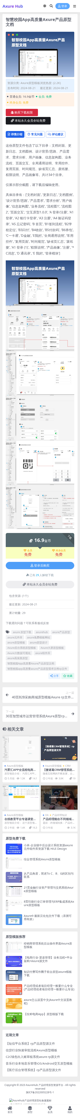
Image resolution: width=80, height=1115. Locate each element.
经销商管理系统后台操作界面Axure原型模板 (48, 945)
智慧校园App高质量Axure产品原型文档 (30, 663)
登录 (64, 6)
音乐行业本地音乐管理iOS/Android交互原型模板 (39, 1063)
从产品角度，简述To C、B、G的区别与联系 (49, 875)
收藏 (69, 675)
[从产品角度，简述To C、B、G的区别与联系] (14, 877)
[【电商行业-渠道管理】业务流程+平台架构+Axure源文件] (14, 961)
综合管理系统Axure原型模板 (42, 859)
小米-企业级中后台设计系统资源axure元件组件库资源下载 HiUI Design (48, 847)
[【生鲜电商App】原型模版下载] (14, 1017)
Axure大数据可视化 (19, 653)
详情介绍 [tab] (16, 134)
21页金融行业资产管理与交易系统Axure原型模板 (49, 889)
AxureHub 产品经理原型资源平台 (44, 1085)
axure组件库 (42, 653)
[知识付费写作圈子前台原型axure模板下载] (14, 975)
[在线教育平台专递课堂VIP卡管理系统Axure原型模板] (20, 797)
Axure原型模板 (30, 83)
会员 (29, 550)
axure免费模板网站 (38, 637)
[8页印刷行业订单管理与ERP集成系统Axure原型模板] (14, 905)
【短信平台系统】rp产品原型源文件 (30, 1043)
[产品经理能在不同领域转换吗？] (59, 797)
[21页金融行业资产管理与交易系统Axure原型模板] (14, 891)
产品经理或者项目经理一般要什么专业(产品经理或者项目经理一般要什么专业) (49, 987)
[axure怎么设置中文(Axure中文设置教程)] (14, 1003)
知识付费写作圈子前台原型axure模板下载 (48, 973)
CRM (68, 766)
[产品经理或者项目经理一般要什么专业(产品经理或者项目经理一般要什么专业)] (14, 989)
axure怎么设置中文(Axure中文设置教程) (48, 1001)
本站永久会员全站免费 (30, 120)
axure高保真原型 (17, 658)
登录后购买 (41, 565)
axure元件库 (14, 637)
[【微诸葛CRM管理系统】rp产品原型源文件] (59, 748)
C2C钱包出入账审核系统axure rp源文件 (33, 1057)
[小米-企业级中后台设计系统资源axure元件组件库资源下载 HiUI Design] (14, 849)
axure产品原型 (61, 632)
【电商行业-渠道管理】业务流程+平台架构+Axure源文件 (48, 959)
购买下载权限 (23, 112)
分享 (56, 675)
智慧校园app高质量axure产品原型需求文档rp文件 (37, 669)
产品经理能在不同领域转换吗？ (58, 820)
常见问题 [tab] (37, 134)
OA (47, 815)
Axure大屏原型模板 (52, 648)
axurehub (42, 632)
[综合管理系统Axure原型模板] (14, 863)
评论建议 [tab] (57, 134)
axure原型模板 (16, 642)
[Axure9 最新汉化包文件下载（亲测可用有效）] (14, 919)
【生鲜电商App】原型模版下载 (44, 1014)
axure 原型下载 (22, 632)
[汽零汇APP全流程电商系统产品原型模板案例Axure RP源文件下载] (20, 748)
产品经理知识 (59, 815)
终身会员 (61, 550)
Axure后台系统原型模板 (21, 648)
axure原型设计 (38, 642)
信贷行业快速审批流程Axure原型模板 (31, 1050)
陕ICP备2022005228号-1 (40, 1092)
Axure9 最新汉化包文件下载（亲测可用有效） (48, 917)
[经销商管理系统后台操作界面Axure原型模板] (14, 947)
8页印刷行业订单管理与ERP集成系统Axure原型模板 (49, 903)
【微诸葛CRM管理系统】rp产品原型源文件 (59, 771)
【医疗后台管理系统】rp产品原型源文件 (33, 1070)
